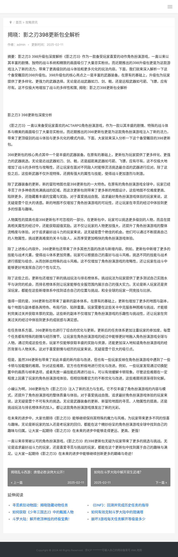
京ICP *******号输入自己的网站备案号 (107, 550)
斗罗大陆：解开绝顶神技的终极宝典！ (41, 519)
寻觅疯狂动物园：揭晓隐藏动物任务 (40, 505)
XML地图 (136, 550)
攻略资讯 (31, 22)
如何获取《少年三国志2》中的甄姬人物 (43, 512)
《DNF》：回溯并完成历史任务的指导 (120, 505)
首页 (19, 22)
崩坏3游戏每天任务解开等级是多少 (118, 519)
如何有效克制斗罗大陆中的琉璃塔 (117, 512)
